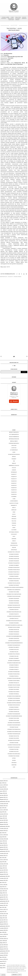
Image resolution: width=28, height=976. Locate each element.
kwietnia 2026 (3, 789)
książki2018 (14, 476)
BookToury (11, 19)
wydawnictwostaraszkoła (14, 729)
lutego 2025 (2, 818)
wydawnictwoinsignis (14, 631)
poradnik (14, 523)
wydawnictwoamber (14, 565)
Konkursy (24, 18)
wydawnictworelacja (14, 709)
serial (14, 527)
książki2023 (14, 487)
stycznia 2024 (3, 845)
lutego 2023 (2, 868)
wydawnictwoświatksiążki (14, 733)
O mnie (12, 17)
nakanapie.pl (14, 505)
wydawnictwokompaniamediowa (13, 636)
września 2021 (3, 903)
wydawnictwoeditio (14, 614)
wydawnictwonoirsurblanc (14, 678)
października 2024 (4, 826)
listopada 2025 (3, 799)
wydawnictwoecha (14, 609)
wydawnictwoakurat (14, 560)
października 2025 (4, 801)
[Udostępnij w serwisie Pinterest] (26, 274)
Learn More (14, 974)
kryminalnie (4, 276)
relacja (14, 525)
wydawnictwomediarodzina (14, 662)
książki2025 (14, 492)
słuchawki (14, 529)
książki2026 (14, 494)
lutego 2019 (2, 967)
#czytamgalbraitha (14, 434)
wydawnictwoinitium (14, 629)
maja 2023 (2, 861)
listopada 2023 (3, 849)
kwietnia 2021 (3, 913)
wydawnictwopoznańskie (14, 700)
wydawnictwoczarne (14, 591)
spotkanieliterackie (14, 532)
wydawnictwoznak (14, 749)
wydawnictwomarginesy (14, 660)
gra (14, 461)
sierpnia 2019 (3, 955)
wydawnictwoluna (14, 656)
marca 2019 (2, 965)
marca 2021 (2, 915)
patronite (14, 518)
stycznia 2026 (3, 795)
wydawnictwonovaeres (14, 680)
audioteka (14, 445)
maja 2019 (2, 961)
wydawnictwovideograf (14, 740)
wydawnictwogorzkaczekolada (14, 620)
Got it (20, 974)
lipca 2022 (2, 882)
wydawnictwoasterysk (13, 567)
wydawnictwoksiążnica (13, 640)
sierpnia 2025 (3, 805)
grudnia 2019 (2, 946)
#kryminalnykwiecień (14, 438)
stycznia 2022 (3, 895)
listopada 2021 (3, 899)
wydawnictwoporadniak (14, 698)
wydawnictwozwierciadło (14, 753)
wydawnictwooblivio (14, 682)
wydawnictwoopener (14, 689)
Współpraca (11, 18)
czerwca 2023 (3, 859)
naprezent (13, 509)
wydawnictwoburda (14, 580)
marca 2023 (2, 865)
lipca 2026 (2, 782)
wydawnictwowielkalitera (14, 744)
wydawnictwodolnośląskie (13, 596)
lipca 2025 (2, 807)
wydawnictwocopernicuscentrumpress (14, 587)
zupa (14, 767)
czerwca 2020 (3, 934)
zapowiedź (13, 762)
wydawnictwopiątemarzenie (14, 696)
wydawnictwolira (14, 651)
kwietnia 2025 (3, 814)
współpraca (14, 549)
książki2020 (14, 481)
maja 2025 (2, 811)
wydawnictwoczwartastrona (14, 594)
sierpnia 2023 (3, 855)
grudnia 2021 (2, 897)
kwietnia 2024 (3, 838)
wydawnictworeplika (14, 711)
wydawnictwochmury (14, 585)
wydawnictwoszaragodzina (14, 731)
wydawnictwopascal (14, 693)
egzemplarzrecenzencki (14, 454)
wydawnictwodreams (14, 600)
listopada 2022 (3, 874)
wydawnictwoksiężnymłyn (14, 645)
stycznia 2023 (3, 870)
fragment (14, 458)
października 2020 (4, 926)
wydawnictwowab (17, 276)
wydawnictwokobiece (14, 634)
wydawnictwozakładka (13, 747)
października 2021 (4, 901)
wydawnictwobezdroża (14, 569)
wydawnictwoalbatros (13, 563)
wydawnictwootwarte (14, 691)
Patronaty (17, 18)
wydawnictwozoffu (14, 751)
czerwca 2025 (3, 809)
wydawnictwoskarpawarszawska (14, 716)
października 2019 (4, 951)
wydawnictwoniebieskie (14, 671)
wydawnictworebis (13, 707)
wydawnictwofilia (14, 618)
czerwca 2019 (3, 959)
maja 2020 (2, 936)
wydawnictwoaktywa (14, 558)
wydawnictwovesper (14, 738)
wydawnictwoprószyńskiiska (14, 702)
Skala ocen (18, 17)
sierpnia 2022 (3, 880)
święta (14, 540)
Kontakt (24, 17)
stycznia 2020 (3, 944)
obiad (14, 512)
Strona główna (5, 17)
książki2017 (14, 474)
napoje (14, 507)
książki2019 (10, 276)
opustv (14, 514)
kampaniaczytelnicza (14, 465)
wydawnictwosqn (14, 727)
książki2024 (14, 489)
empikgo (14, 456)
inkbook (14, 463)
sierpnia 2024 (3, 830)
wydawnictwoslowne (14, 718)
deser (14, 452)
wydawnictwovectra (14, 736)
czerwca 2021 (3, 909)
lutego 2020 (2, 942)
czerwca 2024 (3, 834)
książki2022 (14, 485)
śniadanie (14, 538)
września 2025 (3, 803)
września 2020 (3, 928)
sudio (14, 536)
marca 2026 (2, 791)
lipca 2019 (2, 957)
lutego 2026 (2, 793)
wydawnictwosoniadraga (14, 722)
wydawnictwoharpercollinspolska (14, 625)
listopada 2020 (3, 924)
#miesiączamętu (14, 441)
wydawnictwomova (14, 667)
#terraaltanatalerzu (14, 443)
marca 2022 (2, 890)
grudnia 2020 (2, 921)
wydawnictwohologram (14, 627)
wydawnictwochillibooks (14, 583)
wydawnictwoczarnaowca (14, 589)
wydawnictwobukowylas (14, 578)
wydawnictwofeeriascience (14, 616)
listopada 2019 (3, 948)
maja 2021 (2, 911)
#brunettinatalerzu (14, 432)
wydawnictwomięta (14, 665)
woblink (14, 547)
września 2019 (3, 953)
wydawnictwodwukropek (14, 607)
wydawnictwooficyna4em (14, 685)
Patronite (3, 18)
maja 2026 (2, 787)
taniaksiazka (14, 543)
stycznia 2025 (3, 820)
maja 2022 (2, 886)
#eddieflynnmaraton (14, 436)
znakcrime (13, 764)
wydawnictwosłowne (14, 720)
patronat (14, 516)
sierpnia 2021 (3, 905)
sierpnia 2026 (3, 780)
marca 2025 (2, 816)
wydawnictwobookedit (13, 574)
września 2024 (3, 828)
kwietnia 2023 (3, 863)
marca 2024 (2, 840)
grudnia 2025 (2, 797)
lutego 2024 (2, 843)
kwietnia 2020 (3, 938)
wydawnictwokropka (14, 638)
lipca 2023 (2, 857)
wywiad (14, 760)
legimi (14, 498)
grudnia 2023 (2, 847)
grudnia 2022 (2, 872)
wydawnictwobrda (13, 576)
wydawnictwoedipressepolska (14, 611)
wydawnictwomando (14, 658)
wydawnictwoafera (14, 554)
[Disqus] (14, 296)
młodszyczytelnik (14, 503)
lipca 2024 (2, 832)
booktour (14, 447)
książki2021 (14, 483)
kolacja (14, 467)
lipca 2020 (2, 932)
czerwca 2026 (3, 784)
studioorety (14, 534)
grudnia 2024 (2, 822)
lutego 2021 (2, 917)
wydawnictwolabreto (14, 647)
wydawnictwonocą (13, 676)
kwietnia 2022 (3, 888)
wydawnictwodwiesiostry (14, 605)
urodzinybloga (14, 545)
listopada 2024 (3, 824)
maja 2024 (2, 836)
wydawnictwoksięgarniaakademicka (14, 642)
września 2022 (3, 878)
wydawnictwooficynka (14, 687)
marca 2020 (2, 940)
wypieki (14, 758)
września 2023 (3, 853)
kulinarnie (13, 496)
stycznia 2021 (3, 919)
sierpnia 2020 (3, 930)
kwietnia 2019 (3, 963)
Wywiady (17, 19)
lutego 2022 (2, 892)
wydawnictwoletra (14, 649)
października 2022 (4, 876)
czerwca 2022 (3, 884)
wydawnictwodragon (14, 598)
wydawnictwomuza (13, 669)
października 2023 (4, 851)
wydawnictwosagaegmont (14, 713)
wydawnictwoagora (14, 556)
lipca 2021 (2, 907)
